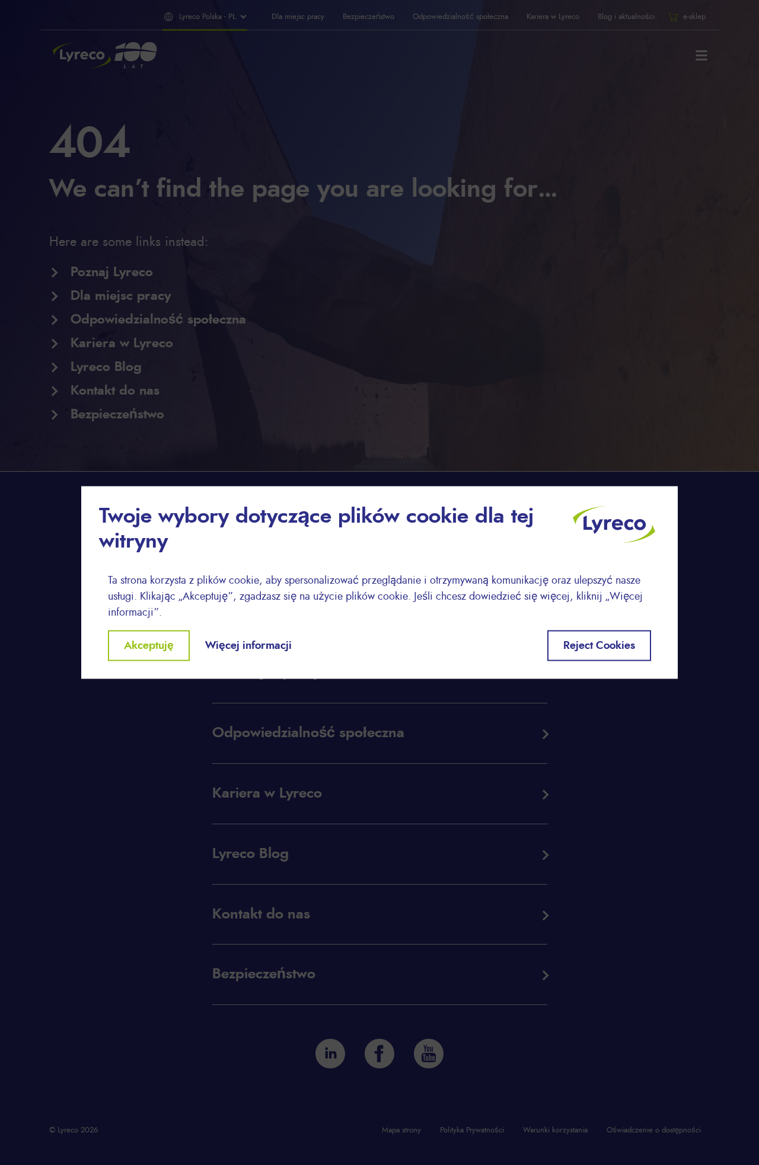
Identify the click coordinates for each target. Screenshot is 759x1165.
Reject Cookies (599, 645)
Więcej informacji (248, 645)
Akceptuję (149, 645)
